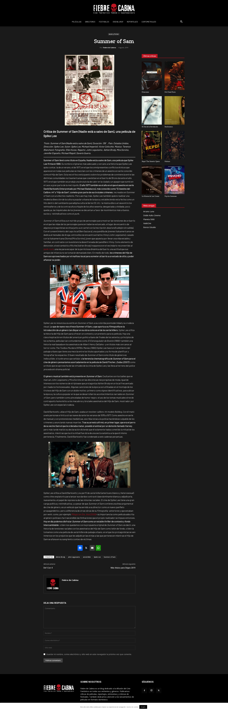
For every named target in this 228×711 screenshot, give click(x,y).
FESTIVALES (104, 22)
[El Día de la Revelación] (152, 110)
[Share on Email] (92, 548)
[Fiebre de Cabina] (114, 8)
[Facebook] (144, 690)
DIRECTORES (90, 22)
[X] (158, 690)
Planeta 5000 (149, 219)
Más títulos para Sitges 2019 (123, 568)
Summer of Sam (110, 557)
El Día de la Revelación (150, 127)
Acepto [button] (143, 707)
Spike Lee (97, 557)
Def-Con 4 (48, 568)
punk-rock (49, 249)
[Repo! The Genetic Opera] (152, 145)
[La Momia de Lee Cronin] (152, 179)
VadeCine (147, 223)
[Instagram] (151, 690)
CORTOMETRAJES (149, 22)
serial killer (87, 557)
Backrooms (169, 127)
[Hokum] (175, 145)
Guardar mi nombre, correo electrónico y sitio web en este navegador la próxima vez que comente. (89, 654)
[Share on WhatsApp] (98, 548)
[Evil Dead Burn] (175, 75)
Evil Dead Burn (170, 92)
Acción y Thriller (114, 34)
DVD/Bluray (118, 22)
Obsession (145, 92)
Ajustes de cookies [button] (132, 707)
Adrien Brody (60, 557)
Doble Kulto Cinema (151, 215)
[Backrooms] (175, 110)
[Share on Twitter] (86, 548)
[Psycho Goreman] (175, 179)
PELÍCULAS (76, 22)
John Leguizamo (74, 557)
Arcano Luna (148, 211)
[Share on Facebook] (80, 548)
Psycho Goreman (171, 196)
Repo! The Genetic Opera (151, 161)
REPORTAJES (132, 22)
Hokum (167, 161)
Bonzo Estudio (149, 227)
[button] (181, 22)
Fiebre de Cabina (109, 48)
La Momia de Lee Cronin (150, 196)
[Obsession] (152, 75)
